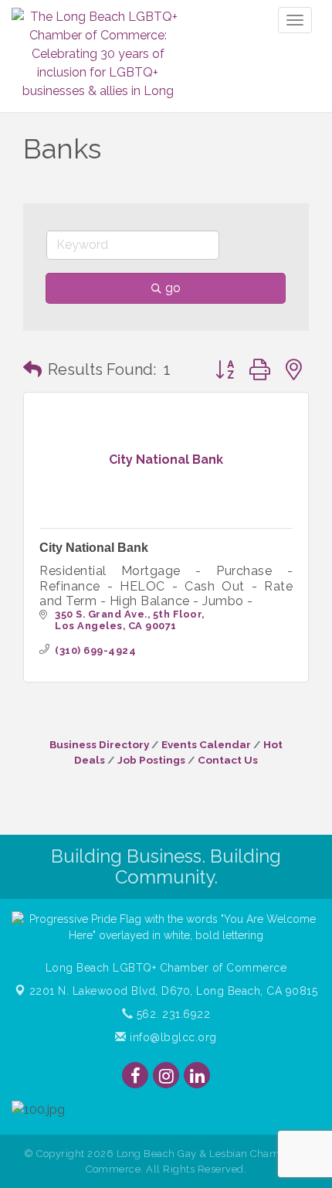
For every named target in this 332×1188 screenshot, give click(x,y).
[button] (32, 369)
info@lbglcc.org (172, 1037)
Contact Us (228, 760)
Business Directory (99, 744)
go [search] (173, 288)
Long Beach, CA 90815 (173, 991)
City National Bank (93, 547)
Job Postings (151, 760)
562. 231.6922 (171, 1014)
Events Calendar (206, 744)
